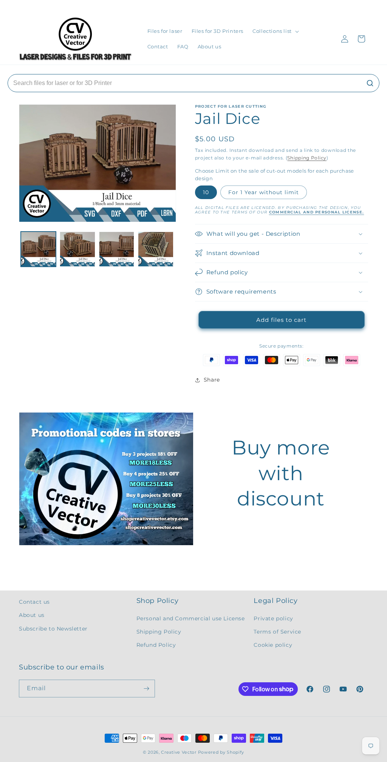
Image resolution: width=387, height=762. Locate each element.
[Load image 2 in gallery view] (77, 249)
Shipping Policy (307, 158)
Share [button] (212, 379)
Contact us (34, 601)
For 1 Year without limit (263, 192)
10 (206, 192)
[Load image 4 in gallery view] (155, 249)
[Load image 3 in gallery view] (116, 249)
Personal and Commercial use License (190, 618)
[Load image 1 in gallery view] (38, 249)
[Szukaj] (370, 83)
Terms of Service (277, 631)
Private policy (273, 618)
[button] (275, 31)
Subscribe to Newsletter (53, 628)
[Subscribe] (146, 688)
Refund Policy (156, 644)
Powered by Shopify (221, 752)
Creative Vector (179, 752)
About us (32, 615)
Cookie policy (273, 644)
